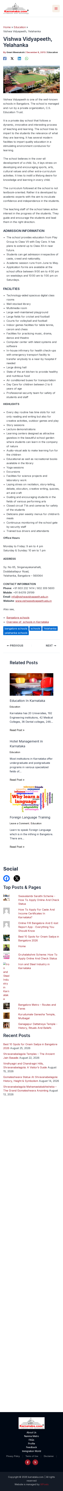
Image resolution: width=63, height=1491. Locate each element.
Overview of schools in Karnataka (27, 622)
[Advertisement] (31, 1274)
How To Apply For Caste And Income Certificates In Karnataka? (36, 913)
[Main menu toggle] (56, 8)
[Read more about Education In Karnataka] (31, 684)
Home (22, 946)
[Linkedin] (19, 58)
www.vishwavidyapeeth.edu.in (33, 600)
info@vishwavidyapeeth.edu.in (29, 596)
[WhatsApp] (26, 58)
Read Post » (17, 730)
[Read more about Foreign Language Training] (31, 798)
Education (52, 52)
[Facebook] (4, 58)
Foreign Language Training (30, 817)
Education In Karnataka (27, 701)
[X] (12, 58)
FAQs (31, 1439)
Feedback (31, 1447)
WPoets (44, 1484)
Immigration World (31, 1451)
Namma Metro (31, 1436)
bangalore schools (16, 628)
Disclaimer (49, 1456)
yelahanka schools (16, 632)
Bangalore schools (17, 617)
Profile (31, 1443)
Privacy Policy (13, 1456)
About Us (31, 1432)
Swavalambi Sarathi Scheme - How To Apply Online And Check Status (38, 899)
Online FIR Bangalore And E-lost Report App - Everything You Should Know (38, 926)
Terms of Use (32, 1456)
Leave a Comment (19, 823)
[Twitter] (35, 1462)
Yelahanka (50, 628)
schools (35, 628)
